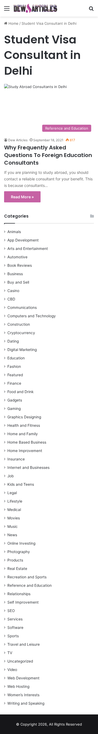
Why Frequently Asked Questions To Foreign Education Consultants (48, 155)
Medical (14, 509)
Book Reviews (19, 265)
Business (15, 274)
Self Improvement (23, 602)
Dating (13, 341)
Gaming (14, 408)
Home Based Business (26, 442)
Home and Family (22, 434)
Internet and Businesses (28, 467)
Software (15, 627)
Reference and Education (29, 585)
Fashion (14, 366)
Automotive (17, 257)
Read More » (22, 197)
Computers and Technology (31, 316)
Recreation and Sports (27, 577)
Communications (22, 307)
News (12, 535)
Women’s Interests (23, 695)
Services (15, 619)
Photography (18, 552)
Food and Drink (20, 392)
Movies (13, 518)
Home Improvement (24, 450)
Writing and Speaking (25, 703)
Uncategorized (20, 661)
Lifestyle (14, 501)
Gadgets (14, 400)
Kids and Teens (20, 484)
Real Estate (17, 568)
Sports (13, 636)
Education (16, 358)
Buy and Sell (18, 282)
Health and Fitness (23, 425)
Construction (18, 324)
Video (12, 669)
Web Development (23, 678)
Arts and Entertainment (27, 248)
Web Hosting (18, 686)
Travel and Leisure (23, 644)
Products (15, 560)
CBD (11, 299)
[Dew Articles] (35, 8)
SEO (11, 610)
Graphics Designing (24, 417)
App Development (23, 240)
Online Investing (21, 543)
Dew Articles (17, 140)
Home (13, 23)
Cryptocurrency (21, 333)
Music (12, 526)
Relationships (18, 594)
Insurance (16, 459)
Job (10, 476)
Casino (13, 290)
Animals (14, 232)
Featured (15, 375)
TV (9, 653)
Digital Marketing (22, 349)
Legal (12, 493)
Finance (14, 383)
